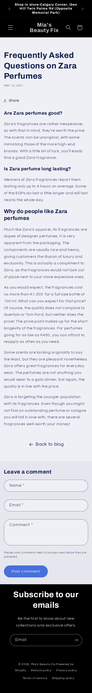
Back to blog (50, 444)
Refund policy (41, 670)
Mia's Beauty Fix (43, 664)
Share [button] (14, 100)
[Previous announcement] (9, 8)
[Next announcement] (82, 8)
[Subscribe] (76, 640)
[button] (10, 27)
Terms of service (35, 678)
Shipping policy (63, 678)
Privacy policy (66, 670)
